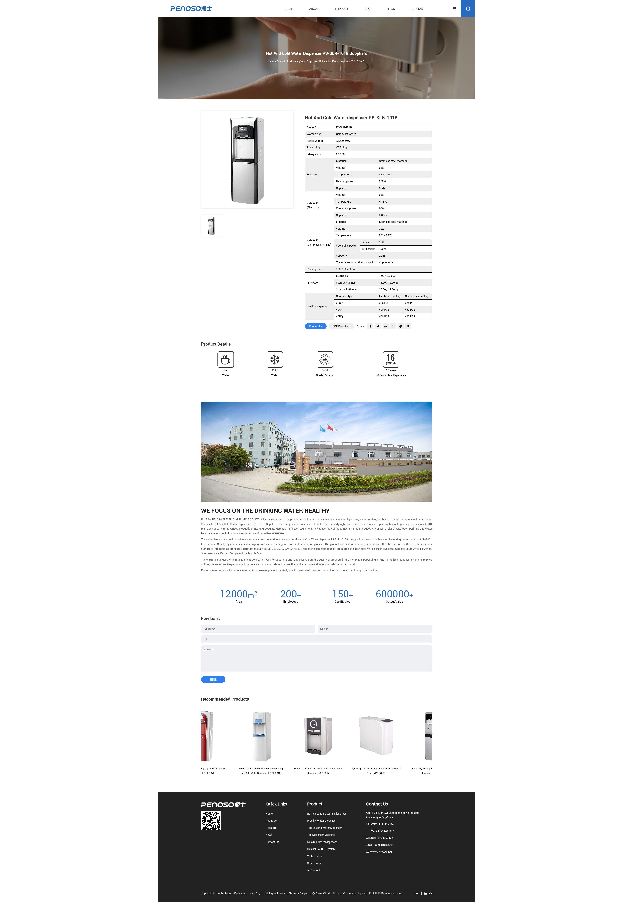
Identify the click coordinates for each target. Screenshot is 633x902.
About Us (271, 820)
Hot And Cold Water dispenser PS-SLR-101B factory (325, 539)
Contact (418, 9)
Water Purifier (315, 856)
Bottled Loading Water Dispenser (326, 813)
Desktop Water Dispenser (322, 842)
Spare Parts (314, 863)
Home (288, 9)
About (314, 9)
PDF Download (341, 326)
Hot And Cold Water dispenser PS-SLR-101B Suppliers (245, 524)
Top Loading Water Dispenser (302, 61)
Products (271, 827)
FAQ (367, 9)
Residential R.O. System (321, 849)
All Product (313, 870)
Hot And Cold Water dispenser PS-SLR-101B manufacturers (367, 893)
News (391, 9)
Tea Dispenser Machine (321, 834)
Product (341, 9)
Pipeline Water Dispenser (321, 820)
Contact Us (315, 326)
